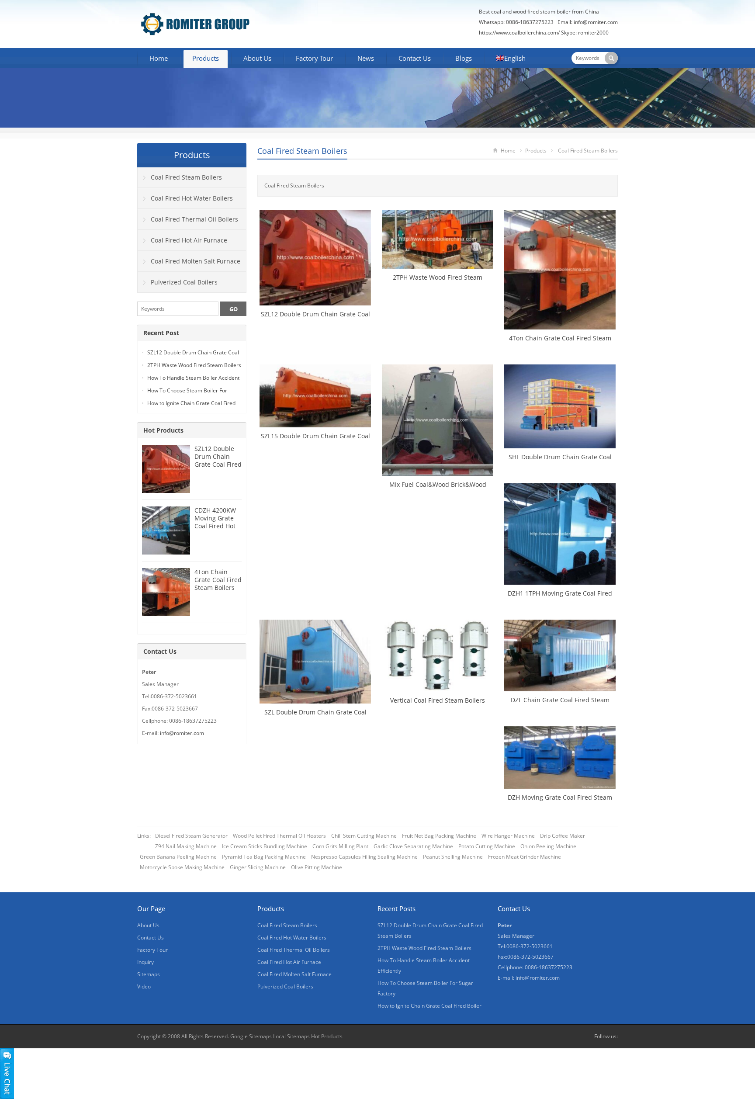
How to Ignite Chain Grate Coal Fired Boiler (429, 1005)
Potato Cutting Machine (486, 846)
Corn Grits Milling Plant (340, 846)
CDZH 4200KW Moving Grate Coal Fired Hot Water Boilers (215, 522)
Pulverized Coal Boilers (184, 282)
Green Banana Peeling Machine (178, 856)
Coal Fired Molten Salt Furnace (195, 261)
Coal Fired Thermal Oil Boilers (194, 219)
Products (205, 58)
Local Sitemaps (292, 1036)
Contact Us (414, 58)
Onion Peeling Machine (548, 846)
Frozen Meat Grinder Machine (524, 856)
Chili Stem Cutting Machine (364, 835)
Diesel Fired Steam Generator (191, 835)
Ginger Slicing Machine (258, 867)
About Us (257, 58)
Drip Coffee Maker (562, 835)
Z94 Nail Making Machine (186, 846)
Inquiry (145, 962)
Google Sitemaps (251, 1036)
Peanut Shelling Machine (453, 856)
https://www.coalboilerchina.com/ (519, 32)
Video (144, 986)
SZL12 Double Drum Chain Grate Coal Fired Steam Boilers (218, 460)
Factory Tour (314, 58)
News (365, 58)
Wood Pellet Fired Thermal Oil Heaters (279, 835)
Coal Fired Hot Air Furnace (189, 240)
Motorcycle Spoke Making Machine (182, 867)
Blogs (463, 58)
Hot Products (163, 430)
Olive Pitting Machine (316, 867)
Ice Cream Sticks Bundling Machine (264, 846)
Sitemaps (148, 974)
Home (158, 58)
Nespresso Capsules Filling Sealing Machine (364, 856)
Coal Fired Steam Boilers (302, 151)
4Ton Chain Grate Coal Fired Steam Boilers (218, 580)
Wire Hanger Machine (508, 835)
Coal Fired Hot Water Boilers (192, 198)
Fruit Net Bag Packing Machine (439, 835)
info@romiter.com (596, 22)
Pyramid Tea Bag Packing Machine (264, 856)
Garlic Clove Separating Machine (413, 846)
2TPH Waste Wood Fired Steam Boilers (194, 365)
